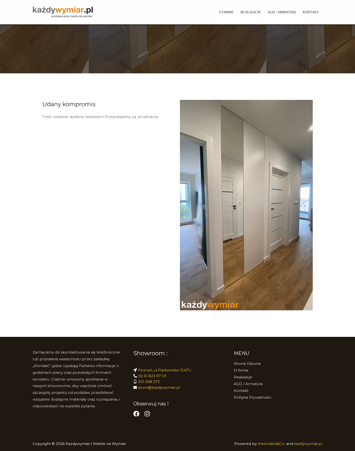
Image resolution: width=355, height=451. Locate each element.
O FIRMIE (226, 12)
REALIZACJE (251, 12)
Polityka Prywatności (252, 397)
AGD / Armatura (282, 12)
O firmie (241, 370)
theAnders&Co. (272, 443)
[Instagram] (147, 414)
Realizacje (243, 377)
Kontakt (311, 12)
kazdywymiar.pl (308, 443)
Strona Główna (247, 363)
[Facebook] (136, 414)
